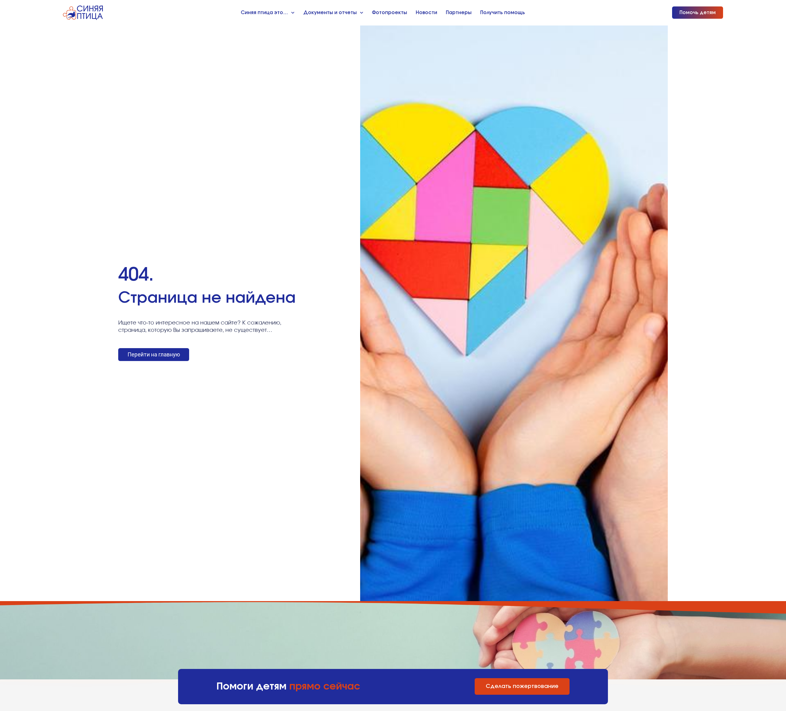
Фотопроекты (389, 12)
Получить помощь (502, 12)
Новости (426, 12)
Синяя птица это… (264, 12)
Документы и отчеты (330, 12)
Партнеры (459, 12)
